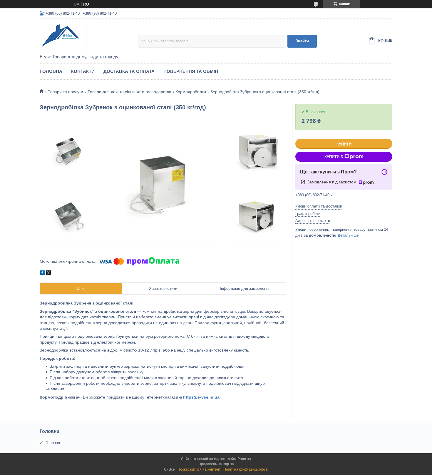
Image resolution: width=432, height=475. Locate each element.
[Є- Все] (89, 37)
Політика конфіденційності (245, 469)
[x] (48, 273)
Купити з (333, 157)
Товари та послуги (65, 91)
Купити (343, 144)
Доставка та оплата (129, 71)
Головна (51, 71)
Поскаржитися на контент (199, 469)
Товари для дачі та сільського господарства (129, 91)
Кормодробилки (190, 91)
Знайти (302, 41)
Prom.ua (244, 459)
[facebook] (42, 273)
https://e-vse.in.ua (201, 397)
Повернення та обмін (190, 71)
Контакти (83, 71)
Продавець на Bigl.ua (216, 464)
